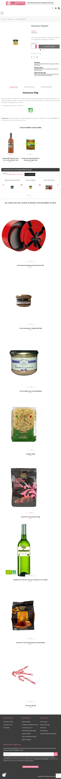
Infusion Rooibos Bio (48, 180)
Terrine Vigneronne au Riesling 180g (30, 391)
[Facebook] (55, 774)
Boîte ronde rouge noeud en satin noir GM (30, 265)
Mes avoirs (43, 727)
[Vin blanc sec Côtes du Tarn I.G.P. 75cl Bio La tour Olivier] (24, 550)
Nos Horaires (6, 727)
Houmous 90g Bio (30, 180)
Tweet (34, 57)
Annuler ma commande (30, 767)
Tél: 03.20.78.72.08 (8, 722)
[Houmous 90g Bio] (30, 187)
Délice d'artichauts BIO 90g (12, 180)
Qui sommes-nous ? (27, 727)
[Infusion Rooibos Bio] (49, 187)
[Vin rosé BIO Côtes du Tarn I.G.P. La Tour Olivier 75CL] (10, 144)
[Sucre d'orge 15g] (24, 675)
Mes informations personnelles (48, 733)
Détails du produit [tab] (29, 87)
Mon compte (43, 722)
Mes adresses (43, 730)
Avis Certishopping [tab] (46, 87)
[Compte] (55, 8)
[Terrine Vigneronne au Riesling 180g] (24, 361)
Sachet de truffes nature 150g (30, 517)
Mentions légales (26, 722)
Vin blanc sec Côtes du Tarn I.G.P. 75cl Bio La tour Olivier (30, 580)
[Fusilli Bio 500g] (24, 424)
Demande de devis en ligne (29, 730)
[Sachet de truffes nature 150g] (24, 487)
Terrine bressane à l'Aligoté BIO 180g (30, 328)
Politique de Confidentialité (41, 759)
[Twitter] (58, 774)
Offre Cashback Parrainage (29, 736)
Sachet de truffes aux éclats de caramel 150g (30, 642)
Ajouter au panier (49, 46)
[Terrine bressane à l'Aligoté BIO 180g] (24, 298)
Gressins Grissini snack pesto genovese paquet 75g (30, 159)
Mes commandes (45, 724)
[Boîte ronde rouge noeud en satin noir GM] (24, 235)
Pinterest (37, 57)
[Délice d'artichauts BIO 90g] (12, 187)
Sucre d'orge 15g (30, 705)
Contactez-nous (7, 724)
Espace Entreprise (26, 739)
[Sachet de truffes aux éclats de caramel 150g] (24, 613)
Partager (31, 57)
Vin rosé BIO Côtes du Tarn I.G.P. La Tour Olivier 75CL (10, 159)
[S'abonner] (56, 754)
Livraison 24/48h (26, 733)
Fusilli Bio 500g (30, 454)
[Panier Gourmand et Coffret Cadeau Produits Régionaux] (16, 3)
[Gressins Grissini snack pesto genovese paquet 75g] (30, 144)
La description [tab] (13, 87)
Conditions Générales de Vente (30, 724)
